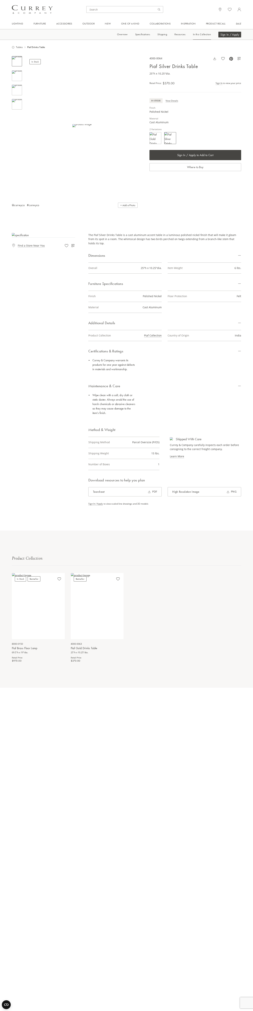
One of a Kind (130, 23)
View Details (172, 100)
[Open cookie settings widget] (6, 1004)
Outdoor (88, 23)
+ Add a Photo (127, 205)
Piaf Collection (153, 335)
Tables (19, 47)
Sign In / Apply (229, 35)
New (108, 23)
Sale (238, 23)
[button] (82, 125)
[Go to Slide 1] (17, 61)
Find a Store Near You (31, 245)
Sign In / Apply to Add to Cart (195, 155)
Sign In (219, 83)
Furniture (40, 23)
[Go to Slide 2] (17, 75)
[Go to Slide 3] (17, 90)
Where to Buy (195, 167)
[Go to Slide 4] (17, 104)
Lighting (17, 23)
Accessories (64, 23)
